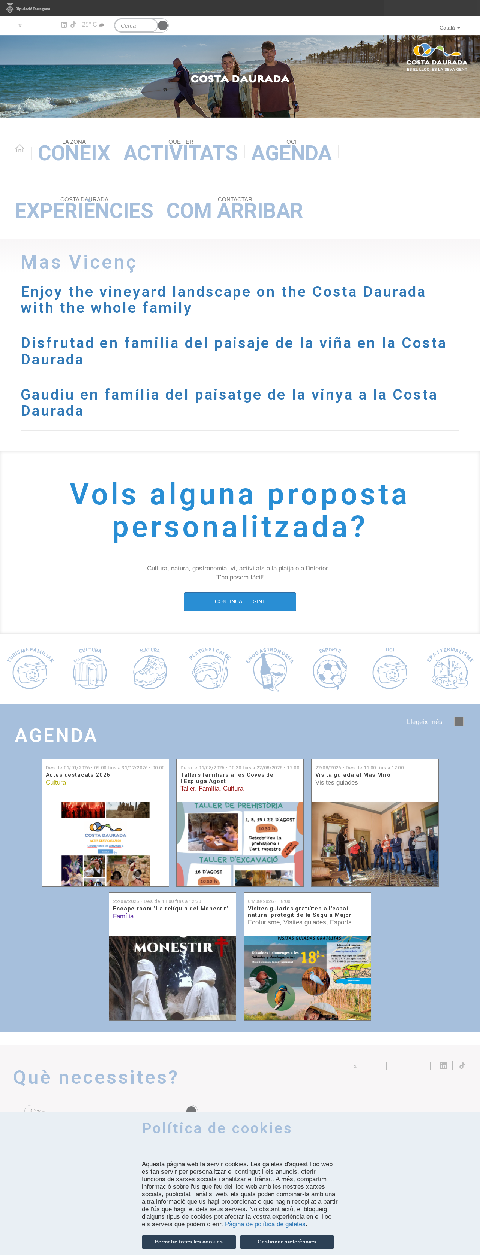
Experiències (84, 209)
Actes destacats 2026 (78, 775)
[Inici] (240, 76)
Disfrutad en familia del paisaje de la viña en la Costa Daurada (234, 351)
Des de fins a (105, 767)
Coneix (74, 152)
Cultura (56, 782)
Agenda (291, 152)
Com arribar (234, 209)
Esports (341, 922)
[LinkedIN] (63, 25)
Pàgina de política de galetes (265, 1224)
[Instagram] (52, 25)
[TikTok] (74, 24)
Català (447, 28)
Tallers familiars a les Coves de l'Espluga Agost (227, 778)
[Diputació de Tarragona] (240, 8)
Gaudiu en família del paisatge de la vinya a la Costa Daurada (229, 402)
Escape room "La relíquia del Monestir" (171, 909)
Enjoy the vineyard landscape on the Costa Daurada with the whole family (223, 299)
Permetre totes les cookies (189, 1242)
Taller (187, 788)
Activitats (180, 152)
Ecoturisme (264, 922)
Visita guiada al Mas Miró (353, 775)
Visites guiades (336, 782)
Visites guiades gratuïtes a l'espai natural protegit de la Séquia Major (300, 912)
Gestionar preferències (287, 1242)
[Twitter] (19, 25)
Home (20, 148)
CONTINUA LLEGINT (240, 601)
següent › (459, 721)
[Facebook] (30, 25)
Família (209, 788)
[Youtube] (41, 25)
